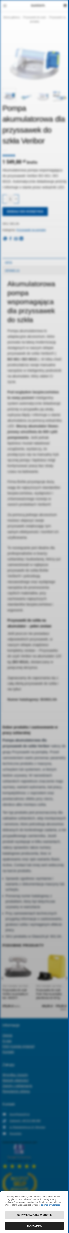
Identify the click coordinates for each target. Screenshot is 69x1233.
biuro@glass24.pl (19, 1114)
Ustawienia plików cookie (34, 1215)
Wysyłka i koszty (15, 1074)
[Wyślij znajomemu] (16, 239)
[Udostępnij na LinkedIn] (21, 239)
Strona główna (11, 17)
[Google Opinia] (19, 1154)
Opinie (7, 1035)
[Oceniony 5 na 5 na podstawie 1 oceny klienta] (34, 155)
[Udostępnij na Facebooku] (10, 239)
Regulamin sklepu (16, 1091)
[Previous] (8, 57)
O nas (7, 1040)
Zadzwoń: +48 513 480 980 (25, 1120)
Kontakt (8, 1051)
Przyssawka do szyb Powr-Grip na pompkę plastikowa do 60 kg (49, 994)
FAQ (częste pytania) (18, 1046)
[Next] (61, 57)
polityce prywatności (50, 1205)
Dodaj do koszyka (25, 211)
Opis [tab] (8, 262)
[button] (4, 5)
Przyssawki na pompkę (31, 230)
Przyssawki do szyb (34, 17)
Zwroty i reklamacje (17, 1085)
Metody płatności (15, 1080)
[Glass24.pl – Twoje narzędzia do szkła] (38, 5)
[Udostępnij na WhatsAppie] (5, 239)
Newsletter (15, 1133)
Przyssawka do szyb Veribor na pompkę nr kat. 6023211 (15, 994)
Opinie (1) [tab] (12, 270)
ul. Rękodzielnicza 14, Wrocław (27, 1127)
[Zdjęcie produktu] (34, 57)
